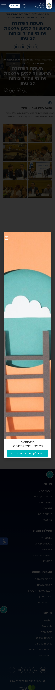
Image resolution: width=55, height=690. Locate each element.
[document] (27, 345)
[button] (6, 238)
